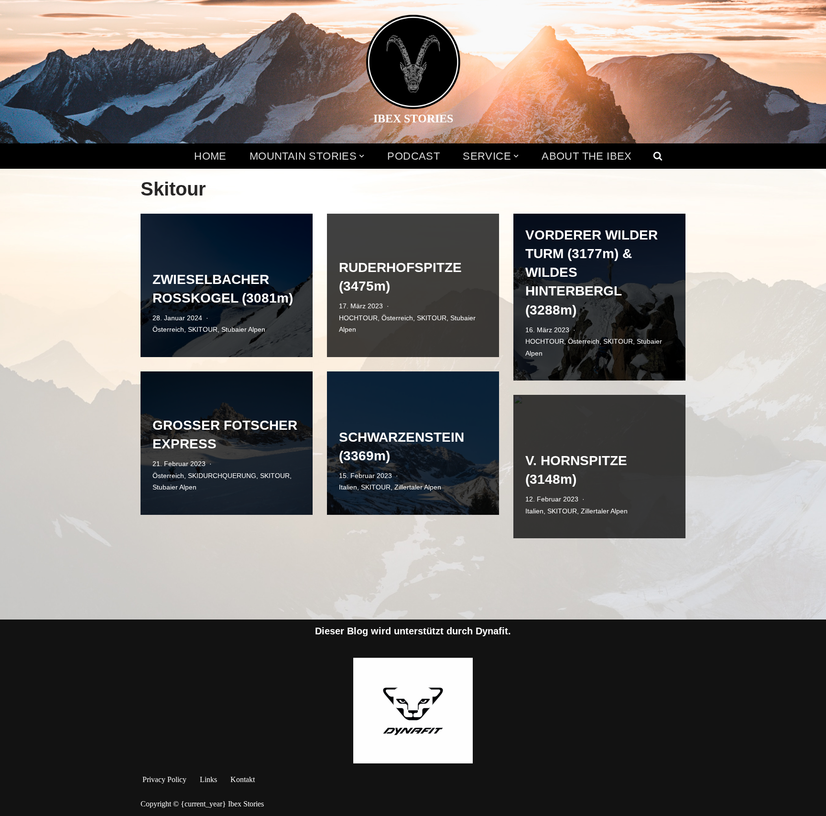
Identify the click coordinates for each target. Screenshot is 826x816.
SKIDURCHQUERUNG (222, 475)
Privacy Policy (164, 779)
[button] (361, 156)
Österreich (168, 329)
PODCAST (413, 156)
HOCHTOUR (358, 318)
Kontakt (242, 779)
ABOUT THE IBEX (587, 156)
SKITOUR (202, 329)
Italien (348, 487)
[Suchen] (658, 156)
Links (208, 779)
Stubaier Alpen (243, 329)
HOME (210, 156)
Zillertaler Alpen (417, 487)
